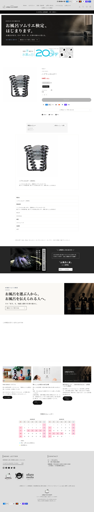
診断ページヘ (37, 402)
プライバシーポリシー (53, 485)
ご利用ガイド (22, 485)
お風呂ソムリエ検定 (47, 7)
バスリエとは (59, 5)
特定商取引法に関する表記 (40, 485)
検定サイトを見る (67, 398)
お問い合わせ (49, 5)
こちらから (53, 460)
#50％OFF (18, 240)
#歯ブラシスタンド (65, 240)
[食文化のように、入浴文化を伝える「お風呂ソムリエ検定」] (77, 374)
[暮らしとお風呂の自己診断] (47, 374)
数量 (43, 91)
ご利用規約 (29, 485)
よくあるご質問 (63, 485)
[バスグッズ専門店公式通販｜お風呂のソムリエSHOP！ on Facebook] (6, 468)
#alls (23, 240)
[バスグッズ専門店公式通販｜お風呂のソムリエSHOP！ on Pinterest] (14, 468)
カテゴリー (32, 5)
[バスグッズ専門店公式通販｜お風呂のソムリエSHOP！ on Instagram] (3, 468)
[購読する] (22, 463)
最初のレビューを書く (60, 125)
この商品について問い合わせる (66, 109)
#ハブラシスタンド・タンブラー (44, 240)
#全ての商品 (56, 240)
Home (25, 5)
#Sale (26, 240)
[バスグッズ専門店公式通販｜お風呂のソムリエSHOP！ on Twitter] (11, 468)
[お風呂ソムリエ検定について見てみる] (47, 299)
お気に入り (68, 5)
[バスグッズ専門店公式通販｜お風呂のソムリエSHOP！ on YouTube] (9, 468)
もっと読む (7, 397)
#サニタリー (32, 240)
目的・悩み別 (40, 5)
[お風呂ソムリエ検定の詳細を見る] (47, 30)
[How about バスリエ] (17, 374)
